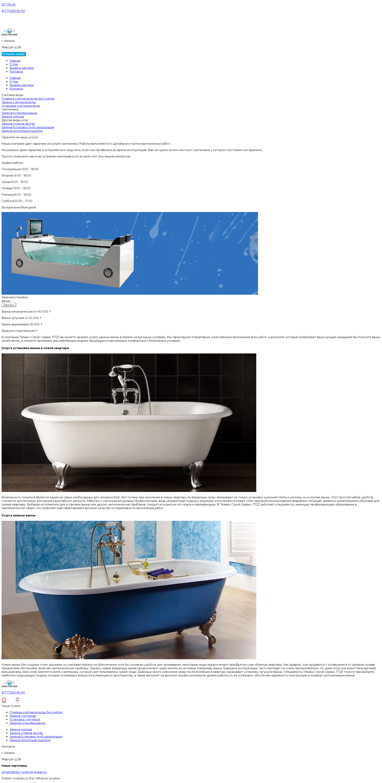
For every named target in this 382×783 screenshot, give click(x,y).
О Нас (14, 64)
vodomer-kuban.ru (34, 772)
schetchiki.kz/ (11, 772)
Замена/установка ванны (19, 113)
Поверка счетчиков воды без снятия (28, 98)
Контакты (16, 71)
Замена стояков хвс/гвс (18, 124)
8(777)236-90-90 (13, 11)
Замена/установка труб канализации (28, 127)
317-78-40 (9, 4)
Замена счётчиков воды (19, 102)
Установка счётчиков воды (21, 106)
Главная (15, 61)
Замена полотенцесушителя (22, 131)
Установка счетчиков (25, 719)
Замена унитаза (13, 116)
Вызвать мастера (22, 68)
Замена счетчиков (23, 716)
